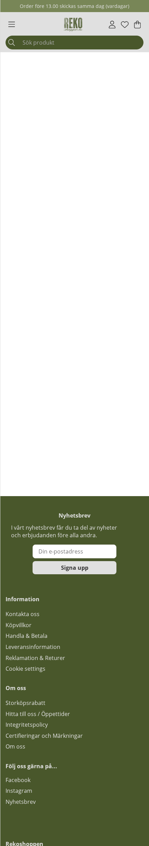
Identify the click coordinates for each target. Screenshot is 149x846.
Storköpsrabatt (25, 703)
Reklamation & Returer (35, 658)
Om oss (15, 746)
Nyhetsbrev (21, 802)
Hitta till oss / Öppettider (38, 714)
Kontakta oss (23, 614)
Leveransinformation (33, 647)
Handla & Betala (26, 636)
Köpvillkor (19, 625)
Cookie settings (25, 668)
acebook (19, 780)
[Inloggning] (112, 24)
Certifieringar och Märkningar (44, 736)
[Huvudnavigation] (12, 24)
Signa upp (74, 567)
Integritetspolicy (27, 724)
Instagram (19, 790)
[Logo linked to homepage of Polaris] (73, 24)
